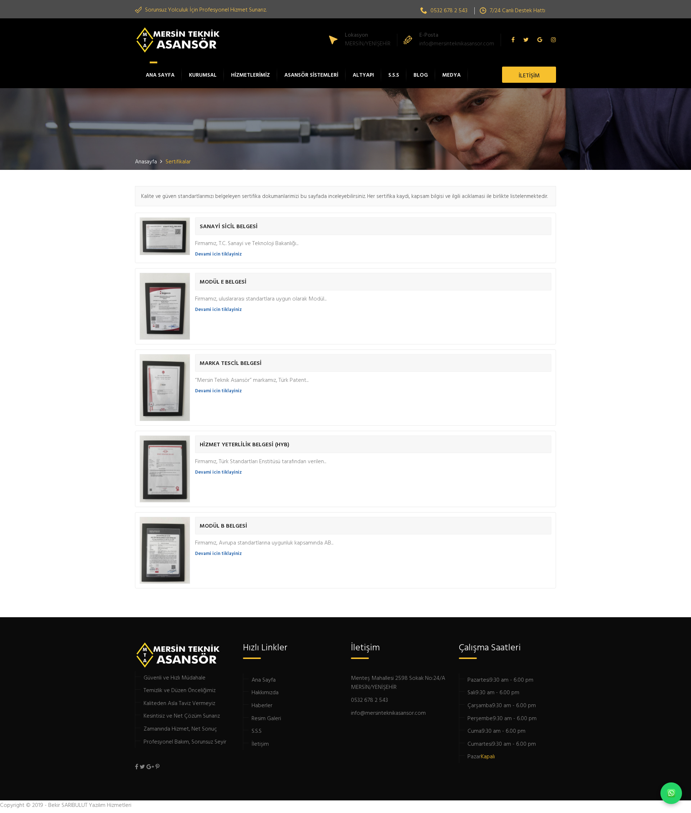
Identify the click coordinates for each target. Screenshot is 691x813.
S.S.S (393, 75)
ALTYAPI (363, 75)
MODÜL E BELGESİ (223, 281)
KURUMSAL (203, 75)
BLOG (421, 75)
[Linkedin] (551, 40)
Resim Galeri (266, 718)
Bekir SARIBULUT (67, 804)
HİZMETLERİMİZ (250, 75)
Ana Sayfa (264, 679)
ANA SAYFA (160, 75)
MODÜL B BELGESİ (223, 525)
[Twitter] (526, 40)
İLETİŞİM (529, 75)
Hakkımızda (265, 692)
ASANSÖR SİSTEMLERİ (311, 75)
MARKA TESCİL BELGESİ (231, 362)
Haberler (262, 705)
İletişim (260, 743)
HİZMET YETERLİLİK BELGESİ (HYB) (244, 444)
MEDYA (451, 75)
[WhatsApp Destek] (671, 793)
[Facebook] (514, 40)
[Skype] (540, 40)
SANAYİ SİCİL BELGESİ (229, 226)
